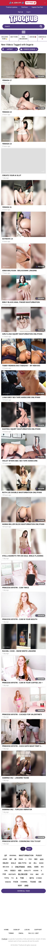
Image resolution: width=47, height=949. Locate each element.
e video (39, 878)
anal (29, 867)
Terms (11, 933)
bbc (37, 874)
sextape (12, 874)
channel (23, 882)
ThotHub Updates (11, 7)
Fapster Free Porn (37, 7)
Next (29, 849)
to (12, 878)
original (12, 855)
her (19, 871)
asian (35, 870)
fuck (15, 882)
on (39, 882)
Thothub (21, 945)
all (35, 863)
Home (6, 930)
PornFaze (24, 7)
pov (30, 859)
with (32, 878)
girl (6, 870)
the (22, 878)
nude (41, 863)
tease (33, 882)
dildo (5, 863)
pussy (39, 855)
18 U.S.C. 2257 (33, 933)
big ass (6, 867)
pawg (21, 859)
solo (13, 863)
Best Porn (14, 37)
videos (8, 882)
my (11, 859)
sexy (20, 886)
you (31, 874)
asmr (5, 859)
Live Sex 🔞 (33, 37)
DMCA (21, 933)
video (13, 871)
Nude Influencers (23, 37)
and (26, 886)
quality (27, 870)
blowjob (22, 874)
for (4, 874)
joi (42, 874)
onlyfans (20, 867)
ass (42, 859)
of (5, 855)
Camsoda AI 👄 (42, 37)
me (30, 863)
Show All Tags (23, 891)
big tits (22, 863)
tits (6, 878)
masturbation (26, 855)
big (42, 867)
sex (35, 859)
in (15, 859)
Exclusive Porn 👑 (4, 37)
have (36, 867)
